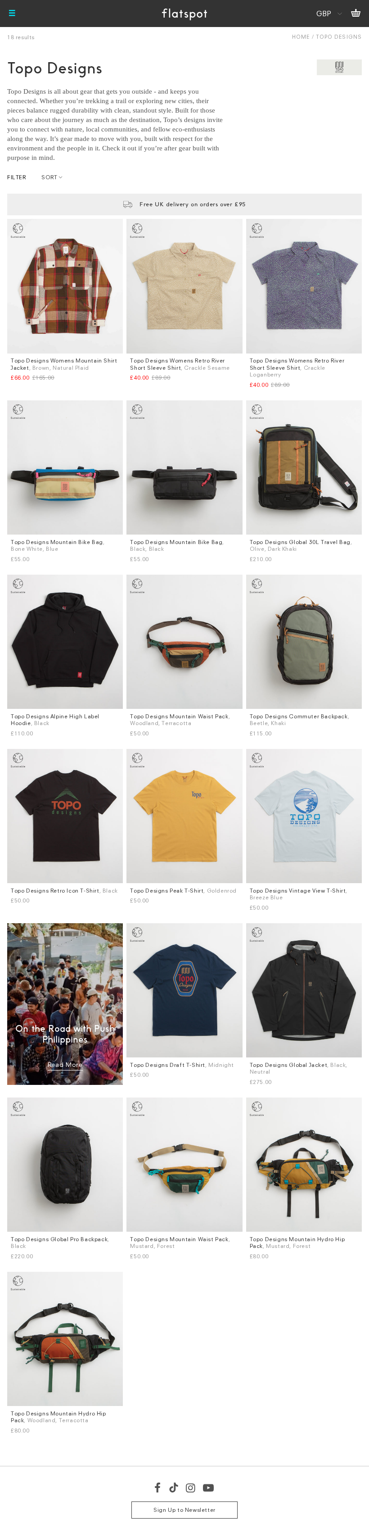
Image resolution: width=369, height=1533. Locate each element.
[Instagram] (191, 1487)
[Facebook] (158, 1487)
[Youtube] (209, 1487)
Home (301, 37)
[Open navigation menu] (12, 13)
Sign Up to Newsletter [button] (184, 1509)
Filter (16, 177)
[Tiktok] (174, 1487)
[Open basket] (355, 13)
